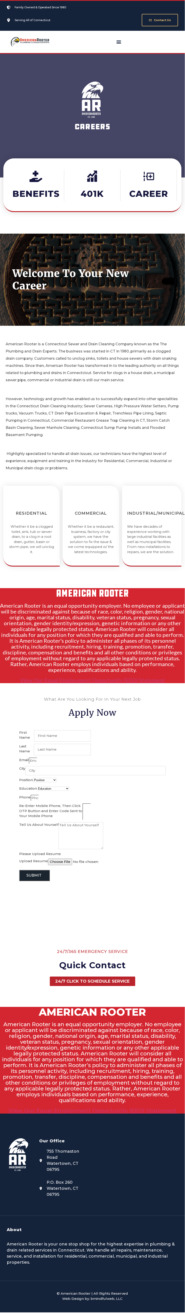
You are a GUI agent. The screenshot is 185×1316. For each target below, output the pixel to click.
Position (26, 780)
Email (24, 760)
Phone (25, 797)
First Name (24, 735)
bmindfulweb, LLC (107, 1298)
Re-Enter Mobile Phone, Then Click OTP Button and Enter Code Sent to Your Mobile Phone (50, 811)
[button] (119, 42)
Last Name (24, 748)
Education (28, 788)
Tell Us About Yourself (39, 824)
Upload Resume (33, 861)
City (22, 768)
